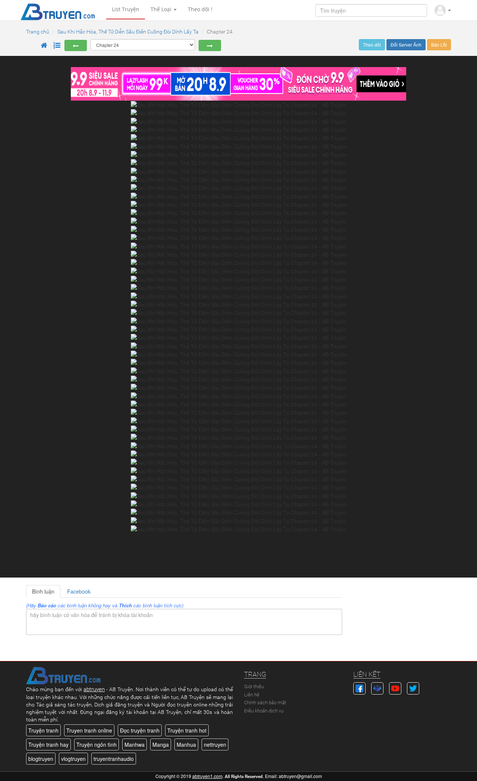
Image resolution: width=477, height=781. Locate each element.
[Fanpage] (359, 687)
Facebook (79, 591)
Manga (160, 744)
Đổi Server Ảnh (406, 44)
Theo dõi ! (200, 9)
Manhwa (134, 744)
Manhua (186, 744)
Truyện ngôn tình (96, 744)
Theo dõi (372, 44)
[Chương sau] (210, 45)
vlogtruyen (73, 758)
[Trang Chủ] (44, 45)
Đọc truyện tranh (139, 730)
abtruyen (94, 689)
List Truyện (125, 9)
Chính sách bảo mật (265, 702)
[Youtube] (395, 687)
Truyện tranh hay (48, 744)
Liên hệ (251, 695)
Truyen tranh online (89, 730)
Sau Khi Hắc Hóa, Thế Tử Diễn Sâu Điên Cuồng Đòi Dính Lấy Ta (128, 32)
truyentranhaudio (114, 758)
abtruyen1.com (207, 776)
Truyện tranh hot (186, 730)
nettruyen (215, 744)
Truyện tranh (43, 730)
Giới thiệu (254, 686)
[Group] (377, 687)
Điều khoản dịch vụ (264, 711)
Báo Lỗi (439, 44)
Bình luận (43, 591)
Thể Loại (162, 9)
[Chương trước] (75, 45)
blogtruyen (40, 758)
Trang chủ (37, 32)
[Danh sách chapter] (57, 45)
